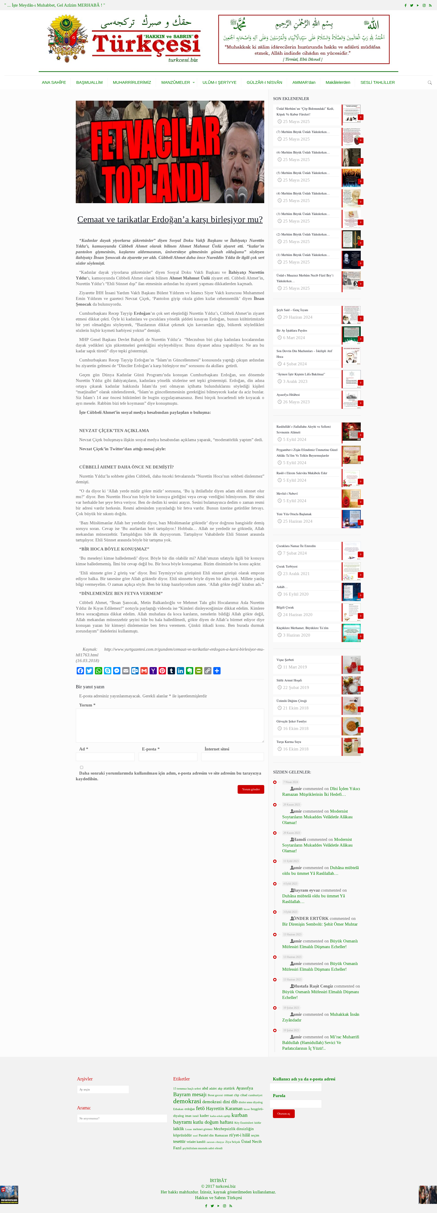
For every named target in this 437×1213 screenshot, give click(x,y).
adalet (213, 1088)
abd (205, 1088)
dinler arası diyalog (251, 1102)
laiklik (178, 1128)
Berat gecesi (215, 1095)
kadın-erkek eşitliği (220, 1116)
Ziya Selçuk (232, 1142)
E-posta (151, 749)
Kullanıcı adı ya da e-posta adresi (304, 1079)
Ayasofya (244, 1087)
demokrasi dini (216, 1101)
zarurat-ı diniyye (215, 1142)
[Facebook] (405, 5)
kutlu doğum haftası (213, 1122)
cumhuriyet (255, 1095)
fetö (200, 1108)
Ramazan (221, 1135)
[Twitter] (411, 5)
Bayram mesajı (190, 1094)
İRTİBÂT (218, 1180)
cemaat (228, 1095)
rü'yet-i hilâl (239, 1135)
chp (236, 1095)
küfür (257, 1122)
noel (195, 1135)
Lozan (188, 1129)
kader (204, 1115)
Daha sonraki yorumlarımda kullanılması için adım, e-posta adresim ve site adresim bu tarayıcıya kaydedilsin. (168, 776)
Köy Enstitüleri (243, 1122)
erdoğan (190, 1109)
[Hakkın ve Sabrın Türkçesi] (218, 42)
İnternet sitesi (217, 749)
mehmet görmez (203, 1129)
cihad (243, 1095)
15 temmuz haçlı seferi (187, 1088)
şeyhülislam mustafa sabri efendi (203, 1148)
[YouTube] (418, 5)
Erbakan (178, 1109)
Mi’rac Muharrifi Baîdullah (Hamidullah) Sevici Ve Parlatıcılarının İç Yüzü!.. (320, 1042)
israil (196, 1116)
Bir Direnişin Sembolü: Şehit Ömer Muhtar (320, 924)
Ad (83, 749)
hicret (247, 1109)
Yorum (87, 705)
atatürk (229, 1088)
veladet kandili (196, 1142)
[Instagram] (424, 5)
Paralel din (206, 1135)
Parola (279, 1095)
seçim (255, 1135)
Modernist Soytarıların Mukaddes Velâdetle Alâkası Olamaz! (317, 817)
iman (188, 1116)
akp (220, 1088)
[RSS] (430, 5)
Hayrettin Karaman (224, 1108)
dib (234, 1101)
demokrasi (187, 1101)
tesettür (179, 1141)
